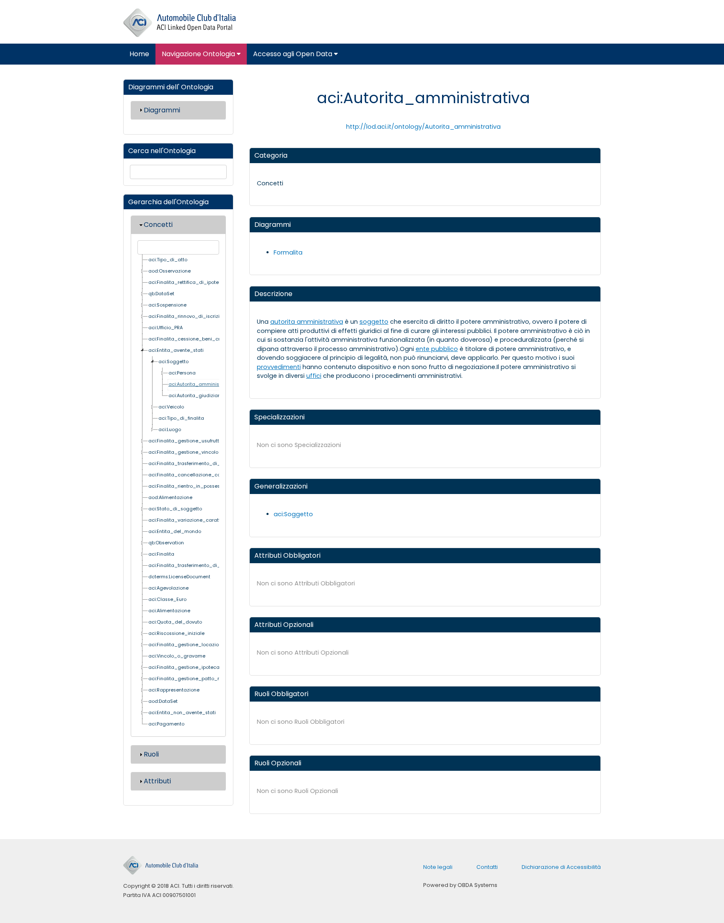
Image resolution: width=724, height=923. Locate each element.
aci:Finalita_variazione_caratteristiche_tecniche (206, 520)
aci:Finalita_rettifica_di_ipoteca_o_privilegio (202, 282)
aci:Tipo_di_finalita (181, 418)
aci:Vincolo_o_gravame (176, 656)
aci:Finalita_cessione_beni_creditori (191, 339)
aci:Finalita (161, 554)
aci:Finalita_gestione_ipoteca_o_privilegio (199, 667)
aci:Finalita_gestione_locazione (186, 645)
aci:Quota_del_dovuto (175, 622)
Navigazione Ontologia (199, 54)
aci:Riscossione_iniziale (176, 633)
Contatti (487, 867)
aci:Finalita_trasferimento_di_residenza (196, 463)
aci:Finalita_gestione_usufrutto (185, 441)
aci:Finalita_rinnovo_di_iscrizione (188, 316)
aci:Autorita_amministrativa (201, 384)
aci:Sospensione (167, 305)
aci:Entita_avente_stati (176, 350)
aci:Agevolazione (168, 588)
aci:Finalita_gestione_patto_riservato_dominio (204, 679)
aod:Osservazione (169, 271)
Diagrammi (162, 110)
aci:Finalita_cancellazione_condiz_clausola (201, 475)
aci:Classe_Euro (167, 599)
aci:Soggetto (173, 362)
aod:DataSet (163, 701)
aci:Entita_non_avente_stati (182, 713)
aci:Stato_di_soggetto (175, 509)
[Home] (179, 22)
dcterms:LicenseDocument (179, 577)
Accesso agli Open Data (293, 54)
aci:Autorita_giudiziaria (196, 396)
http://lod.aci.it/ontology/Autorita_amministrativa (423, 126)
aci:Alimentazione (169, 611)
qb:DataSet (161, 294)
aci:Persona (182, 373)
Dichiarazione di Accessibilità (561, 867)
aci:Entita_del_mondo (174, 531)
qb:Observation (166, 543)
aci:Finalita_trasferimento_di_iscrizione (195, 565)
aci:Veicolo (171, 407)
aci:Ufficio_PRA (165, 328)
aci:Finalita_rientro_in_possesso (186, 486)
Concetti (158, 224)
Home (139, 54)
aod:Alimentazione (170, 497)
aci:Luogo (169, 429)
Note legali (437, 867)
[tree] (178, 492)
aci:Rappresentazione (173, 690)
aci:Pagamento (166, 724)
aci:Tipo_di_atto (167, 260)
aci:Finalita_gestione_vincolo (183, 452)
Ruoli (151, 754)
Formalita (288, 252)
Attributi (157, 781)
